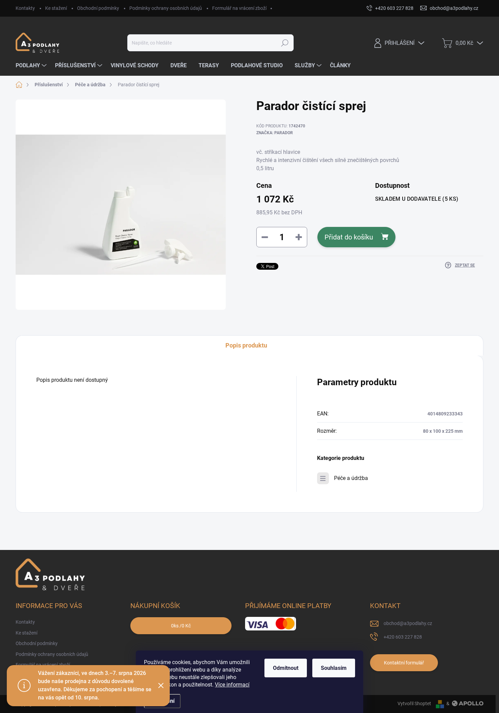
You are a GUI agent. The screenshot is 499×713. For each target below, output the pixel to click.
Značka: (274, 132)
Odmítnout (285, 668)
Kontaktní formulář (404, 662)
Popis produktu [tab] (246, 345)
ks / (181, 625)
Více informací (232, 684)
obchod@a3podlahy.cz (408, 623)
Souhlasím (334, 668)
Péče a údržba (351, 478)
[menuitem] (32, 65)
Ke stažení (56, 8)
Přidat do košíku (349, 237)
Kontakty (25, 8)
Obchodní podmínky (98, 8)
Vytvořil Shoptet (414, 703)
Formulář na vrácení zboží (239, 8)
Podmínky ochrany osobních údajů (165, 8)
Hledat (285, 43)
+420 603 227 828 (403, 637)
